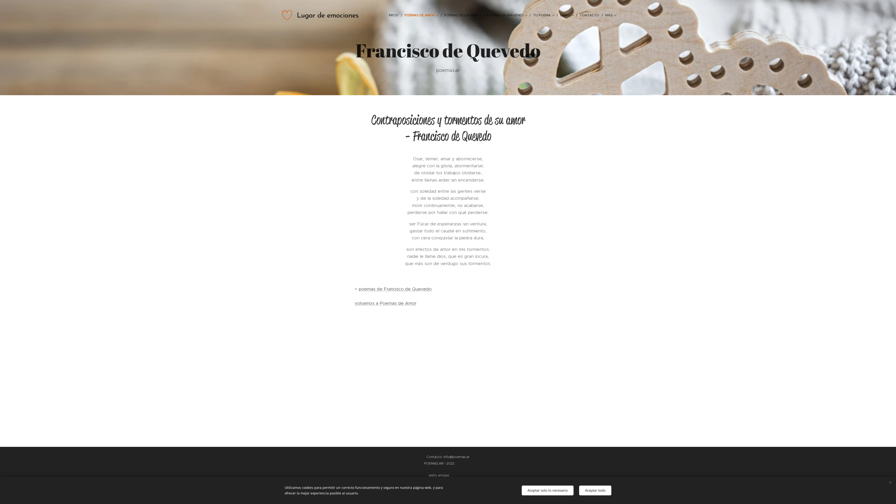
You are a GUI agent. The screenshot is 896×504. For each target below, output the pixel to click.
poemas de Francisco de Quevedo (395, 289)
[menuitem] (395, 15)
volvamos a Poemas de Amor (385, 303)
